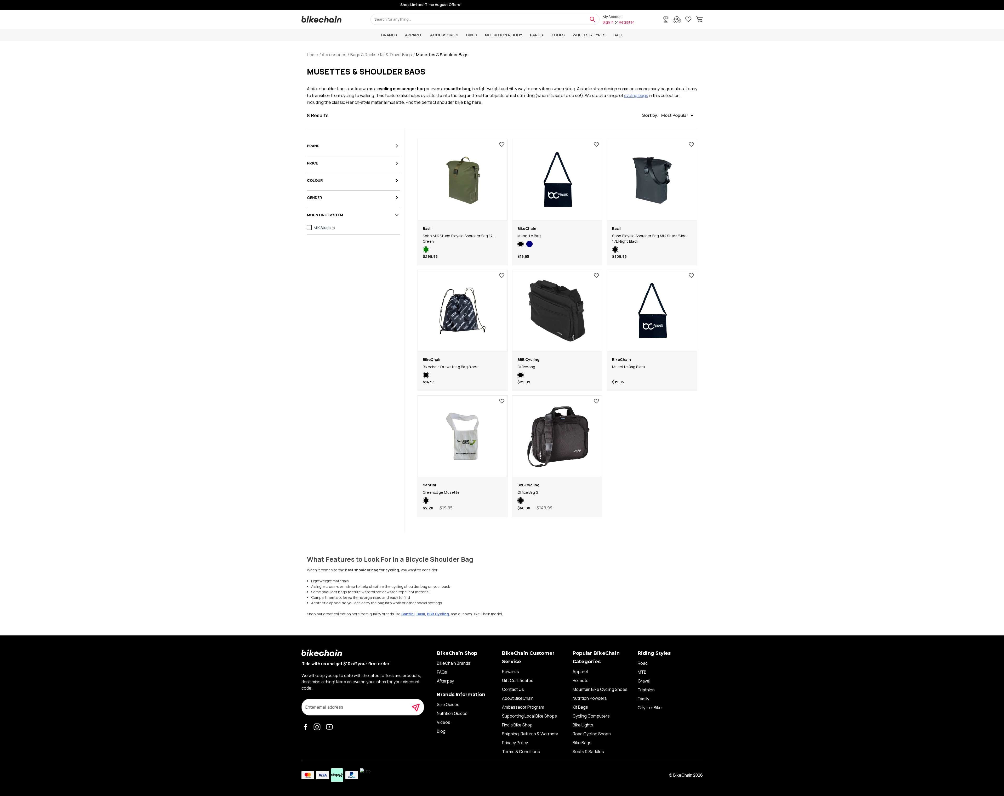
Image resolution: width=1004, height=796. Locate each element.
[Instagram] (318, 726)
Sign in (608, 22)
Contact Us (513, 689)
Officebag (526, 366)
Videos (443, 722)
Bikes (471, 35)
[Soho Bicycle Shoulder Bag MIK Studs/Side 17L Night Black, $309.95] (652, 179)
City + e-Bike (650, 707)
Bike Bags (582, 743)
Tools (558, 35)
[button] (667, 115)
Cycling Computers (591, 716)
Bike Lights (583, 725)
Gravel (644, 681)
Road (643, 663)
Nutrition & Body (503, 35)
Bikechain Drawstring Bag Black (450, 366)
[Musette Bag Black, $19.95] (652, 310)
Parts (536, 35)
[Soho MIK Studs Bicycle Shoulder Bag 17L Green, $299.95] (462, 179)
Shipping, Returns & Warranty (530, 734)
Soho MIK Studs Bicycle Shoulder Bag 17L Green (458, 238)
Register (626, 22)
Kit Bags (580, 707)
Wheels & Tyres (589, 35)
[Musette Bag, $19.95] (557, 179)
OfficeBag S (527, 492)
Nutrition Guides (452, 713)
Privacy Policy (515, 743)
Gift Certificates (517, 680)
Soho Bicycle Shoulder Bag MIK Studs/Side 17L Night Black (649, 238)
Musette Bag (529, 235)
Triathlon (646, 690)
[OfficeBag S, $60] (557, 436)
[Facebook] (306, 726)
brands (389, 35)
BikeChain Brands (453, 663)
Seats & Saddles (588, 751)
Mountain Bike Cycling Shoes (600, 689)
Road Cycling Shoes (592, 734)
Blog (441, 731)
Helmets (581, 680)
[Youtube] (330, 726)
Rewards (510, 671)
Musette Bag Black (628, 366)
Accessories (444, 35)
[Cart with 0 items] (699, 20)
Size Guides (448, 704)
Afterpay (445, 681)
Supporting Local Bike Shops (529, 716)
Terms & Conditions (521, 751)
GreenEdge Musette (441, 492)
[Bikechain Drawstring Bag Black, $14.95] (462, 310)
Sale (618, 35)
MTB (642, 672)
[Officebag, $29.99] (557, 310)
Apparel (413, 35)
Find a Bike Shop (517, 725)
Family (643, 699)
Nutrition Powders (590, 698)
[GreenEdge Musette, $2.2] (462, 436)
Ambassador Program (523, 707)
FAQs (442, 672)
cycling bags (636, 95)
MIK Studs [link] (324, 227)
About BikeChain (518, 698)
